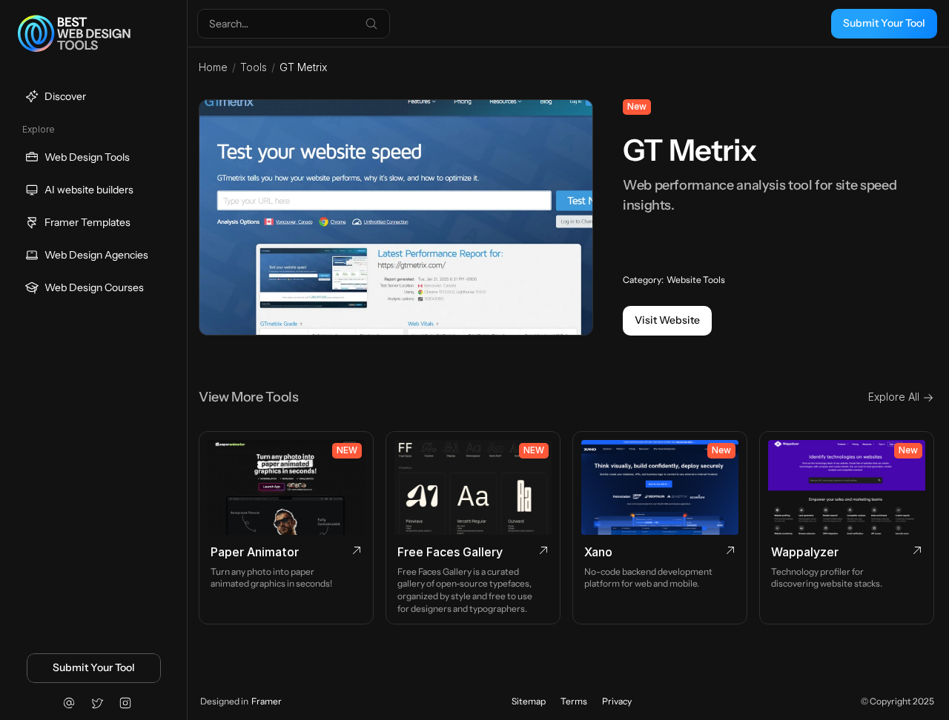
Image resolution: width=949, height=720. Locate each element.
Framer (266, 701)
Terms (574, 701)
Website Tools (696, 279)
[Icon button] (69, 703)
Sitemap (529, 701)
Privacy (617, 701)
